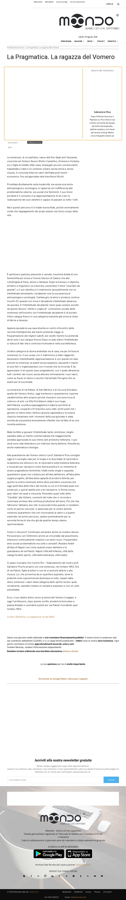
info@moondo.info (78, 897)
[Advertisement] (63, 721)
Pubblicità (78, 891)
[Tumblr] (83, 628)
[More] (90, 628)
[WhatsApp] (54, 628)
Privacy (97, 891)
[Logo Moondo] (89, 21)
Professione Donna (15, 47)
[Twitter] (36, 628)
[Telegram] (68, 628)
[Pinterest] (59, 876)
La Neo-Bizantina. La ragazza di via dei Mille (31, 616)
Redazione (66, 891)
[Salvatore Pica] (104, 90)
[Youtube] (101, 876)
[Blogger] (24, 876)
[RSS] (66, 876)
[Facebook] (29, 628)
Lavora (88, 891)
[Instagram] (45, 875)
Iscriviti (111, 780)
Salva (47, 628)
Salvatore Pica (102, 111)
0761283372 (53, 897)
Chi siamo (107, 891)
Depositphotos (83, 864)
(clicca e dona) (70, 651)
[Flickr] (38, 876)
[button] (114, 4)
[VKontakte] (94, 876)
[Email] (76, 628)
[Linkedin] (61, 628)
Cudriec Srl (33, 891)
